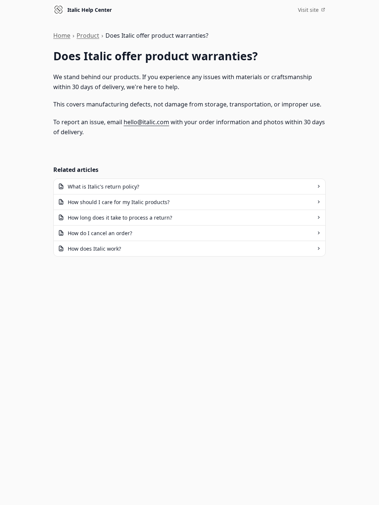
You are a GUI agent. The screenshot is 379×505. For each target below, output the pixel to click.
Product (88, 35)
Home (61, 35)
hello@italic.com (146, 122)
